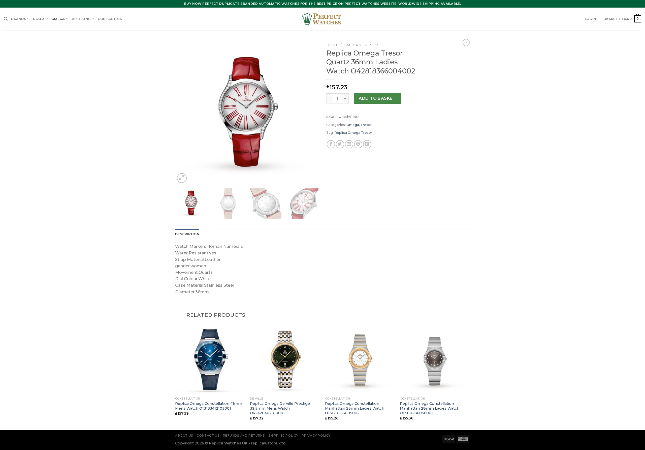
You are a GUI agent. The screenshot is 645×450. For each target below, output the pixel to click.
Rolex (38, 19)
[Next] (309, 112)
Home (332, 45)
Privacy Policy (316, 435)
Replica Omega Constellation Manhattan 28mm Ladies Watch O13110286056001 (429, 408)
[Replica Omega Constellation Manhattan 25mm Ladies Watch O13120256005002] (360, 359)
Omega (58, 19)
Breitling (81, 19)
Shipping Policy (283, 435)
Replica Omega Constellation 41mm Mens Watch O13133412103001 (208, 406)
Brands (18, 19)
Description (187, 234)
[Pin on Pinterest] (358, 144)
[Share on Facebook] (331, 144)
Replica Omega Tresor (353, 133)
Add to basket (377, 98)
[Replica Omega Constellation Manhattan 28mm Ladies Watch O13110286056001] (435, 359)
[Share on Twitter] (340, 144)
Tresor (370, 45)
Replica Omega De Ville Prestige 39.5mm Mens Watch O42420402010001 (280, 408)
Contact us (110, 19)
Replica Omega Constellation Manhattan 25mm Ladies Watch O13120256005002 (354, 408)
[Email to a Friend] (349, 144)
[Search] (6, 19)
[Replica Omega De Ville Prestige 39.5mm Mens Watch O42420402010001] (285, 359)
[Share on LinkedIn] (367, 144)
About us (184, 435)
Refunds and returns (244, 435)
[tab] (187, 234)
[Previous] (184, 112)
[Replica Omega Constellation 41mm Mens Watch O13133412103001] (210, 359)
